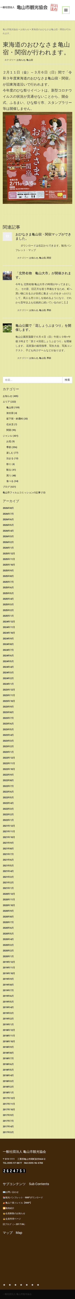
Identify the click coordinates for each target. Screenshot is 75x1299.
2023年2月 (8, 746)
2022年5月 (8, 797)
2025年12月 (9, 553)
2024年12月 (9, 621)
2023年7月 (8, 718)
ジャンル (7, 435)
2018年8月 (8, 1052)
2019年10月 (9, 973)
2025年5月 (8, 593)
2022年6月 (8, 791)
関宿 (49, 258)
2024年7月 (8, 650)
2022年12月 (9, 757)
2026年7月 (8, 513)
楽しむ (9, 452)
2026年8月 (8, 508)
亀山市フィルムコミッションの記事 (22, 492)
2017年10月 (9, 1109)
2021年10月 (9, 837)
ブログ (6, 486)
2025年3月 (8, 604)
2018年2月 (8, 1086)
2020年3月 (8, 945)
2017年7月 (8, 1121)
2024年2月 (8, 678)
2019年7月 (8, 990)
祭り (8, 464)
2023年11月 (9, 695)
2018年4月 (8, 1075)
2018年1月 (8, 1092)
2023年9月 (8, 706)
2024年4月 (8, 667)
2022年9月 (8, 774)
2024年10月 (9, 632)
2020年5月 (8, 933)
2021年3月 (8, 877)
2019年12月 (9, 962)
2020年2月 (8, 950)
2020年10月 (9, 905)
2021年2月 (8, 882)
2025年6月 (8, 587)
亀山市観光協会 (10, 29)
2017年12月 (9, 1098)
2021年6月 (8, 859)
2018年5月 (8, 1069)
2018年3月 (8, 1081)
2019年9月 (8, 979)
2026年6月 (8, 519)
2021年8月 (8, 848)
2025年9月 (8, 570)
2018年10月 (9, 1041)
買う (8, 475)
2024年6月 (8, 655)
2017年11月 (9, 1104)
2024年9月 (8, 638)
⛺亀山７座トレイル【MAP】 (17, 1202)
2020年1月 (8, 956)
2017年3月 (8, 1132)
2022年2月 (8, 814)
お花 (8, 441)
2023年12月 (9, 689)
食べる (9, 481)
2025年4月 (8, 598)
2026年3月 (8, 536)
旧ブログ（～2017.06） (14, 1224)
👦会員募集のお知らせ (14, 1213)
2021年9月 (8, 842)
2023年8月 (8, 712)
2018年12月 (9, 1030)
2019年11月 (9, 967)
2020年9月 (8, 911)
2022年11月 (9, 763)
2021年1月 (8, 888)
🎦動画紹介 (8, 1208)
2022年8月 (8, 780)
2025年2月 (8, 610)
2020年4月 (8, 939)
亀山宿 (29, 60)
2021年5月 (8, 865)
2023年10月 (9, 701)
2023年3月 (8, 740)
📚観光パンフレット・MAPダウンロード (23, 1197)
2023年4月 (8, 735)
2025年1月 (8, 615)
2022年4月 (8, 803)
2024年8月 (8, 644)
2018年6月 (8, 1064)
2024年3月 (8, 672)
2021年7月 (8, 854)
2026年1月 (8, 547)
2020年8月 (8, 916)
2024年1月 (8, 684)
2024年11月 (9, 627)
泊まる (9, 458)
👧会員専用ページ (12, 1219)
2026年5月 (8, 525)
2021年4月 (8, 871)
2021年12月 (9, 825)
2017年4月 (8, 1126)
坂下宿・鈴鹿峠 (14, 418)
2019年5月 (8, 1001)
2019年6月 (8, 996)
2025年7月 (8, 582)
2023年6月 (8, 723)
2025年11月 (9, 559)
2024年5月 (8, 661)
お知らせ (24, 29)
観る (8, 469)
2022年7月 (8, 786)
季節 (49, 310)
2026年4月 (8, 530)
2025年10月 (9, 564)
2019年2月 (8, 1018)
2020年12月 (9, 894)
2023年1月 (8, 752)
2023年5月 (8, 729)
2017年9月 (8, 1115)
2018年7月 (8, 1058)
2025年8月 (8, 576)
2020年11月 (9, 899)
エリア (6, 401)
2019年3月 (8, 1013)
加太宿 (9, 413)
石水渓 (9, 424)
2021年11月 (9, 831)
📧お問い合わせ (11, 1192)
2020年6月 (8, 927)
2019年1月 (8, 1024)
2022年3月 (8, 808)
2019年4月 (8, 1007)
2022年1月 (8, 820)
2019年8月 (8, 984)
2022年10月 (9, 769)
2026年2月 (8, 542)
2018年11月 (9, 1035)
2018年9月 (8, 1047)
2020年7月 (8, 922)
